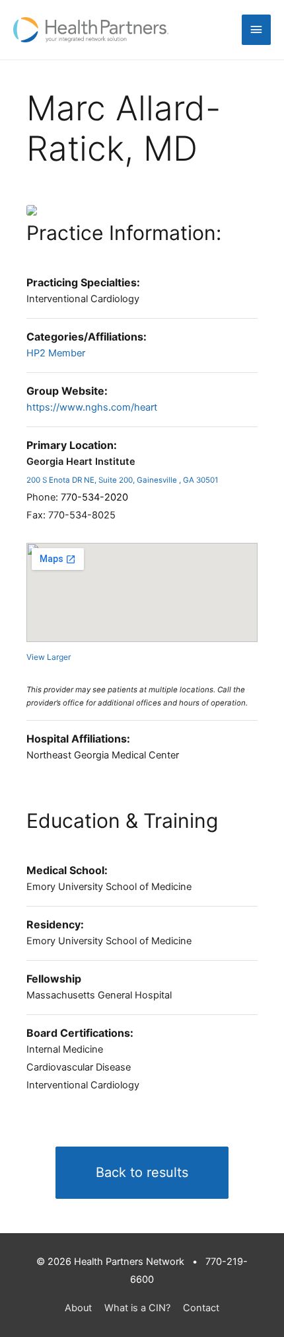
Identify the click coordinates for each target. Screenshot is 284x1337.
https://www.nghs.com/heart (91, 407)
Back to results (142, 1172)
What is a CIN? (137, 1308)
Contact (201, 1308)
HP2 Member (55, 353)
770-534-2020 (94, 497)
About (78, 1308)
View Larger (48, 657)
